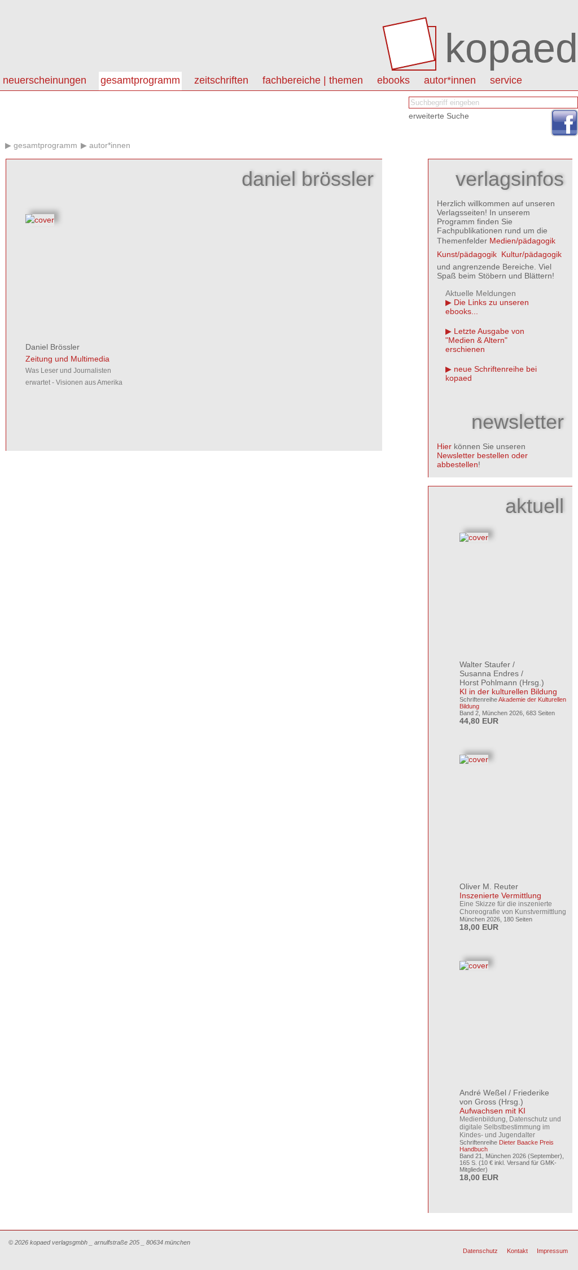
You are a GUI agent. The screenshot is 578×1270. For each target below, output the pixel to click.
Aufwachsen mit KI (492, 1110)
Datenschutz (480, 1250)
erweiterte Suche (439, 115)
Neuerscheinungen (44, 80)
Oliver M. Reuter (488, 886)
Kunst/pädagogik (467, 254)
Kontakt (517, 1250)
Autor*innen (109, 145)
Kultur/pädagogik (531, 254)
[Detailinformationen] (39, 219)
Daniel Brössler (52, 346)
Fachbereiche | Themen (312, 80)
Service (506, 80)
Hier (444, 446)
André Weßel (482, 1092)
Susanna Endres (489, 673)
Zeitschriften (221, 80)
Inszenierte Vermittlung (500, 895)
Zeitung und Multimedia (67, 358)
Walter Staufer (484, 664)
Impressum (552, 1250)
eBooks (393, 80)
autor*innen (450, 80)
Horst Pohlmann (488, 682)
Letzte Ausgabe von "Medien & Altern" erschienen (484, 340)
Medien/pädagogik (522, 240)
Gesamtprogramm (140, 80)
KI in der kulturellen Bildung (508, 691)
